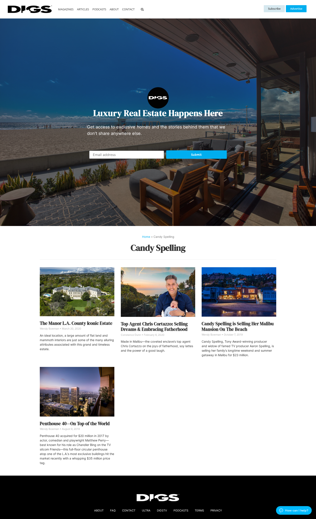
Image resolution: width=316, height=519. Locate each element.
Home (146, 236)
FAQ (113, 510)
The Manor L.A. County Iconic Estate (76, 323)
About (114, 9)
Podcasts (99, 9)
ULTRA (146, 510)
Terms (199, 510)
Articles (83, 9)
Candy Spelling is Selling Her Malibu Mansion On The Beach (238, 326)
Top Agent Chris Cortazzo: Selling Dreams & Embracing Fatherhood (154, 326)
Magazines (66, 9)
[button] (142, 9)
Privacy (216, 510)
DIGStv (162, 510)
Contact (128, 9)
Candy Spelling (158, 247)
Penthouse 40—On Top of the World (75, 423)
